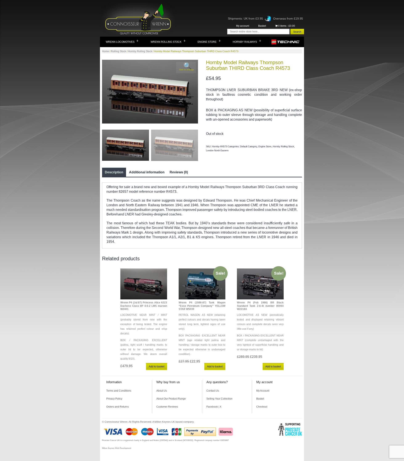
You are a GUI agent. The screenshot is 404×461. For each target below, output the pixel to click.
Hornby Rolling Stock (140, 51)
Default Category (248, 146)
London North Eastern (217, 150)
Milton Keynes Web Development (116, 448)
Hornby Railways (245, 41)
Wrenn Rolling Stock (166, 41)
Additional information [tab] (147, 172)
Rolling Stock (118, 51)
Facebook (212, 406)
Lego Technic (285, 42)
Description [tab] (114, 172)
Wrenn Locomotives (120, 41)
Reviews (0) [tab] (179, 172)
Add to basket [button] (156, 366)
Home (105, 51)
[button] (186, 67)
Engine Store (207, 41)
